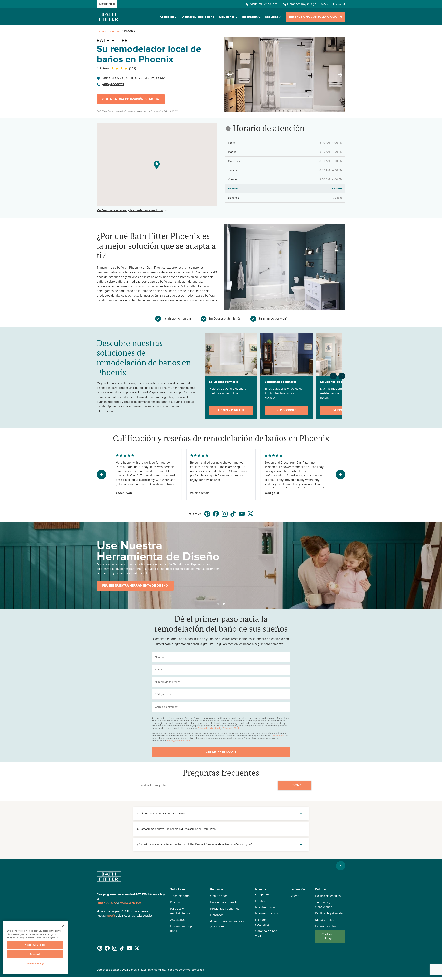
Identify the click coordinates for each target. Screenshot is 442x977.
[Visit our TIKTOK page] (233, 514)
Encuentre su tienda (223, 902)
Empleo (260, 900)
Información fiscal (327, 926)
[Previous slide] (228, 74)
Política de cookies (328, 896)
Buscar (294, 785)
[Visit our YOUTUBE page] (242, 514)
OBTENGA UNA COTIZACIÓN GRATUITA (130, 99)
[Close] (63, 926)
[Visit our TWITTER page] (250, 514)
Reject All (35, 954)
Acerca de (167, 17)
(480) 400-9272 (113, 84)
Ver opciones (286, 410)
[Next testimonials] (340, 474)
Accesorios (177, 919)
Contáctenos (278, 735)
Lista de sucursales (262, 922)
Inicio (100, 31)
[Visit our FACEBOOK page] (216, 514)
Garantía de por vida (266, 933)
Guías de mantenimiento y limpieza (227, 924)
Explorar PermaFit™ (230, 410)
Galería (294, 896)
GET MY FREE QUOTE (221, 752)
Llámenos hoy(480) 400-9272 (307, 4)
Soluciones (227, 17)
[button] (185, 915)
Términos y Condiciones (323, 904)
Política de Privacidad (208, 728)
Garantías (216, 915)
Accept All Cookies (35, 944)
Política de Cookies (232, 728)
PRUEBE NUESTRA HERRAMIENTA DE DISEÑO (135, 586)
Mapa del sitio (324, 919)
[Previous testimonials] (101, 474)
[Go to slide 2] (224, 604)
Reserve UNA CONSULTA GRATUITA (315, 17)
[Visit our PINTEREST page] (207, 514)
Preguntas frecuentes (224, 908)
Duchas (175, 902)
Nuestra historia (266, 907)
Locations (113, 31)
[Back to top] (340, 865)
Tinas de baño (180, 896)
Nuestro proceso (266, 913)
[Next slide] (341, 74)
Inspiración (250, 17)
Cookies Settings (326, 936)
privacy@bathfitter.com (178, 740)
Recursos (271, 17)
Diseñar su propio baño (197, 17)
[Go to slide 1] (218, 604)
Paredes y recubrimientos (180, 911)
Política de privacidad (329, 913)
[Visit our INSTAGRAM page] (225, 514)
